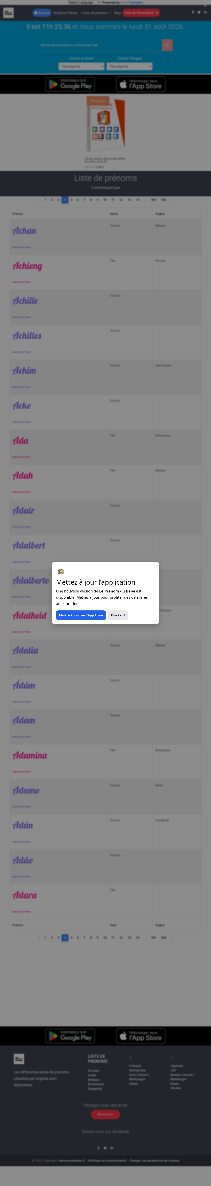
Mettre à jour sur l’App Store (81, 615)
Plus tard (118, 615)
